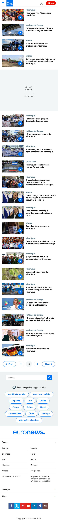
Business (6, 454)
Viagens (5, 465)
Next (47, 364)
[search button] (49, 377)
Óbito (31, 413)
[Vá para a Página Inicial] (9, 3)
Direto (51, 3)
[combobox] (29, 377)
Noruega (46, 413)
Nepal (43, 407)
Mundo (29, 40)
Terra (33, 454)
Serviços (6, 489)
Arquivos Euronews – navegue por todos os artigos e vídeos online (40, 478)
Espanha (16, 401)
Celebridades (14, 413)
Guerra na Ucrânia (41, 394)
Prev (10, 364)
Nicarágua (30, 10)
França (16, 407)
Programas (35, 471)
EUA (30, 401)
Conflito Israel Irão (16, 394)
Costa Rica (31, 161)
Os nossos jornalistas (11, 476)
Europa (5, 448)
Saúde (30, 407)
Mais (4, 496)
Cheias (43, 401)
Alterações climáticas (29, 420)
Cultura (34, 465)
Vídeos (5, 471)
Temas (5, 442)
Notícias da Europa (34, 25)
